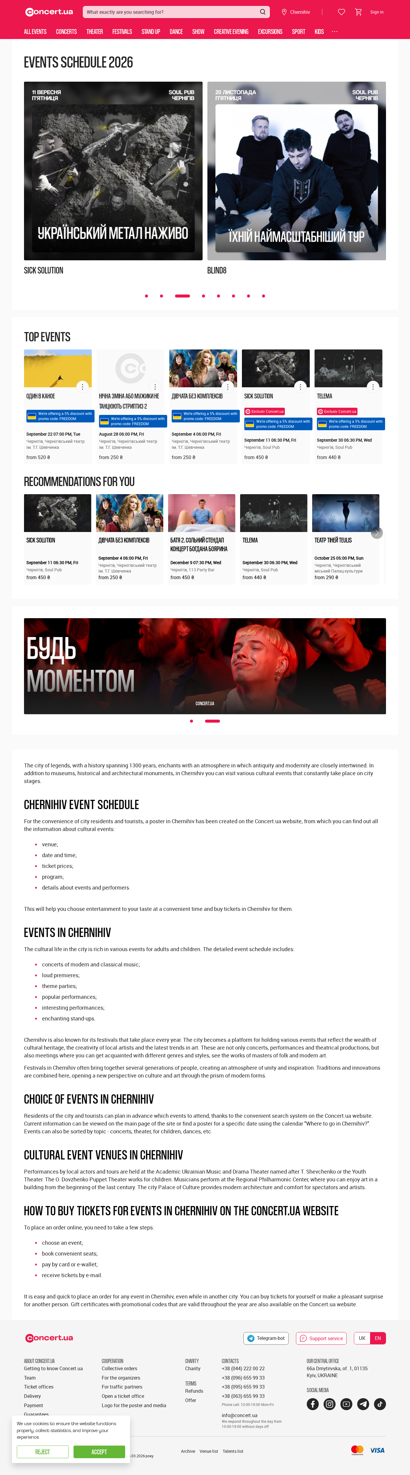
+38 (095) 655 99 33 (243, 1386)
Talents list (233, 1451)
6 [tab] (233, 296)
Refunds (194, 1391)
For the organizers (121, 1377)
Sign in (377, 12)
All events (35, 31)
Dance (176, 31)
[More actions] (83, 387)
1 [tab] (146, 296)
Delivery (32, 1396)
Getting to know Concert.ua (53, 1368)
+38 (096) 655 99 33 (243, 1377)
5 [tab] (218, 296)
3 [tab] (182, 296)
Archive (188, 1451)
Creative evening (231, 31)
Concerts (66, 31)
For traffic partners (122, 1386)
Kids (319, 31)
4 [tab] (203, 296)
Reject (42, 1451)
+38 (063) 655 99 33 (243, 1396)
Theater (94, 31)
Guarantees (36, 1414)
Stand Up (151, 31)
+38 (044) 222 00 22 (243, 1368)
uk (362, 1338)
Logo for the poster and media (134, 1405)
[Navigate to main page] (49, 12)
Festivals (122, 31)
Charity (192, 1368)
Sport (298, 31)
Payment (33, 1405)
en (378, 1338)
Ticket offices (38, 1386)
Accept (99, 1451)
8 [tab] (263, 296)
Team (30, 1377)
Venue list (209, 1451)
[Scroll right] (377, 533)
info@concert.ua (240, 1415)
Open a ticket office (123, 1396)
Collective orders (119, 1368)
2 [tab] (161, 296)
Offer (190, 1400)
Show (198, 31)
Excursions (270, 31)
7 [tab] (248, 296)
